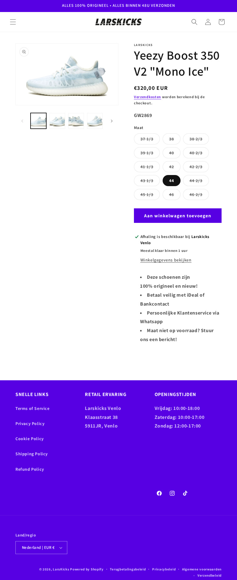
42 (175, 168)
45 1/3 (150, 195)
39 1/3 (150, 154)
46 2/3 (199, 195)
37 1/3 (150, 140)
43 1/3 (150, 181)
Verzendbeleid (210, 575)
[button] (13, 22)
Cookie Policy (29, 438)
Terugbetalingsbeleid (128, 569)
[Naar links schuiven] (22, 121)
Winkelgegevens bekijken (166, 260)
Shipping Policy (31, 454)
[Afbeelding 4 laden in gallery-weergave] (95, 121)
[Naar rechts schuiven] (111, 121)
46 (175, 195)
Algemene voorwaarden (202, 569)
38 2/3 (199, 140)
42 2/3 (199, 168)
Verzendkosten (147, 96)
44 (171, 180)
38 (175, 140)
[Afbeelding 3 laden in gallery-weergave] (76, 121)
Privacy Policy (29, 423)
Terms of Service (32, 408)
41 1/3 (150, 168)
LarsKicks (61, 569)
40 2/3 (199, 154)
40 (175, 154)
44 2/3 (199, 181)
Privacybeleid (164, 569)
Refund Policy (29, 469)
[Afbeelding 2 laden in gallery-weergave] (57, 121)
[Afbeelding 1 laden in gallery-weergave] (38, 121)
